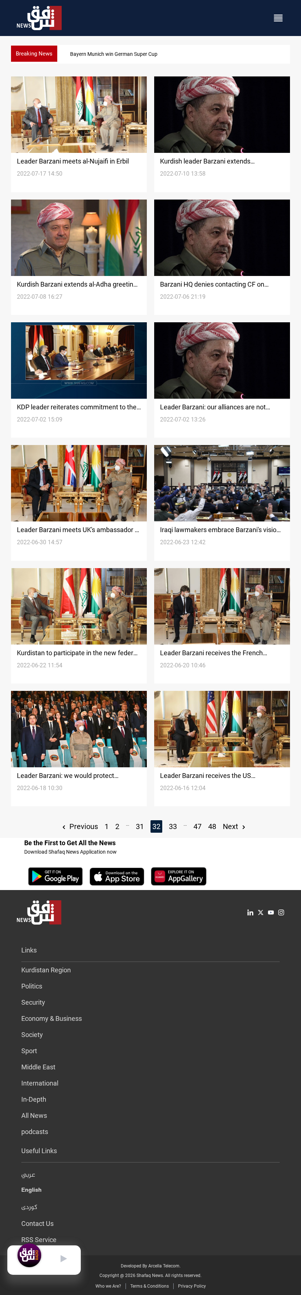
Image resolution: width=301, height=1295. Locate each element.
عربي (28, 1175)
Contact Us (37, 1223)
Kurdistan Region (46, 970)
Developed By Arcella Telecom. (151, 1266)
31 (140, 826)
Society (32, 1034)
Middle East (38, 1067)
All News (34, 1115)
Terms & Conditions (149, 1286)
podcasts (34, 1132)
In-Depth (33, 1099)
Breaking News (34, 53)
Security (33, 1002)
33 (173, 826)
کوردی (29, 1207)
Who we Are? (108, 1286)
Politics (31, 986)
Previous (83, 826)
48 (212, 826)
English (31, 1191)
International (39, 1083)
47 (197, 826)
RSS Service (39, 1240)
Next (231, 826)
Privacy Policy (192, 1286)
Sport (29, 1051)
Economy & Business (51, 1018)
